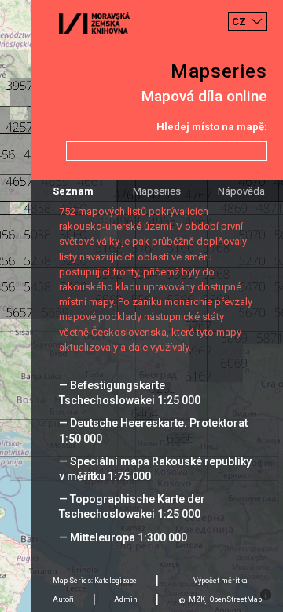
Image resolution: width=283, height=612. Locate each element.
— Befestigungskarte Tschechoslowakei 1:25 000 (129, 392)
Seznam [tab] (73, 191)
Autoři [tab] (63, 599)
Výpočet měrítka (220, 581)
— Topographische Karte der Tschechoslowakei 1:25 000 (132, 506)
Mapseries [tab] (157, 191)
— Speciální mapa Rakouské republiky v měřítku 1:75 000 (155, 469)
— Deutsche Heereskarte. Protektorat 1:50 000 (153, 430)
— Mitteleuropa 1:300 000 (123, 537)
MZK (197, 599)
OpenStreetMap (236, 599)
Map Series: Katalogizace (95, 581)
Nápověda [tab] (241, 191)
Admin (126, 599)
